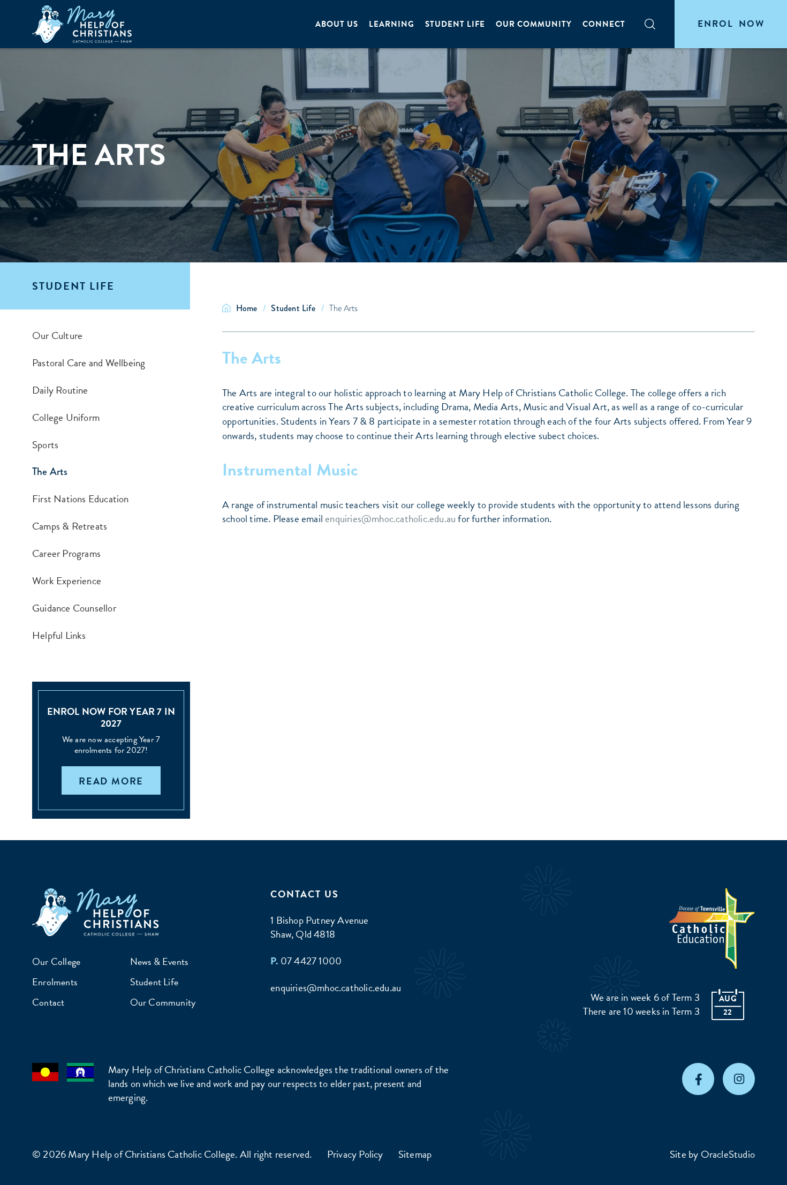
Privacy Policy (355, 1154)
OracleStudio (728, 1154)
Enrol (731, 24)
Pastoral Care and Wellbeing (88, 363)
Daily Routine (60, 390)
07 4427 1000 (311, 961)
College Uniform (66, 417)
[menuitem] (336, 24)
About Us (336, 24)
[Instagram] (739, 1079)
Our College (56, 961)
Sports (45, 444)
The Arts (50, 471)
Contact (48, 1002)
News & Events (159, 961)
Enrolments (54, 982)
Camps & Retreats (69, 526)
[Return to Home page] (83, 24)
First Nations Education (80, 499)
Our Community (534, 24)
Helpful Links (59, 635)
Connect (603, 24)
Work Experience (66, 580)
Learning (391, 24)
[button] (650, 24)
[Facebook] (698, 1079)
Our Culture (57, 335)
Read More (111, 781)
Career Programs (66, 553)
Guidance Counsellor (74, 608)
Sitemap (415, 1154)
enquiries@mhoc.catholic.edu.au (390, 518)
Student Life (455, 24)
